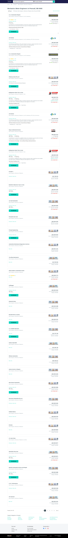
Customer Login (14, 529)
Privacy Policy (25, 536)
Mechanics (20, 518)
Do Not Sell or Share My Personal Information (41, 536)
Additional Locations (54, 100)
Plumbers (9, 517)
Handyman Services (53, 519)
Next (57, 510)
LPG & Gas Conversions (35, 39)
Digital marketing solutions (31, 529)
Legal (51, 535)
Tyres (24, 94)
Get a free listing (30, 528)
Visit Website (13, 31)
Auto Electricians (31, 517)
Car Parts (25, 439)
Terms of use (31, 536)
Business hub (29, 531)
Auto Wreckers (41, 519)
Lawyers (19, 517)
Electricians (9, 518)
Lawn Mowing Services (54, 517)
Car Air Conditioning (26, 16)
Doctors (30, 519)
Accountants (31, 518)
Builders (40, 517)
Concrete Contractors (43, 518)
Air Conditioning (52, 518)
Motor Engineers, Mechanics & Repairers (16, 16)
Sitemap (13, 531)
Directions (10, 21)
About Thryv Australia (18, 536)
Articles (13, 528)
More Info (14, 21)
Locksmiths (9, 519)
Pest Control (20, 519)
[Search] (54, 2)
